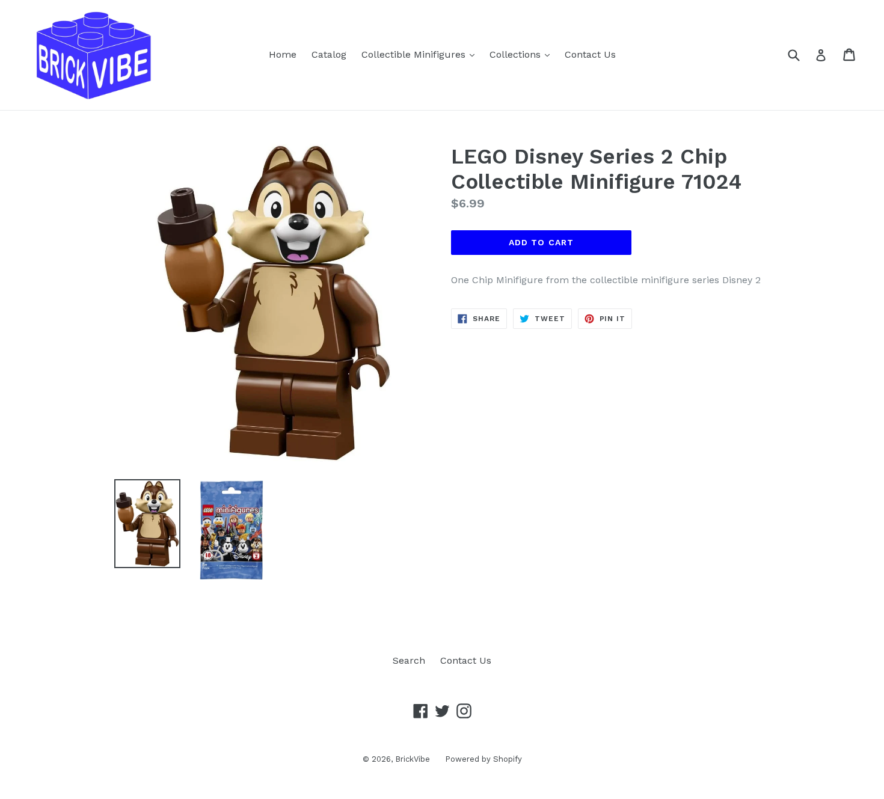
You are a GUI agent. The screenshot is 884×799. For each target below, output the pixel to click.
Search (409, 660)
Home (282, 54)
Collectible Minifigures (420, 54)
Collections (523, 54)
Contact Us (590, 54)
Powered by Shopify (483, 759)
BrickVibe (412, 759)
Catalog (329, 54)
